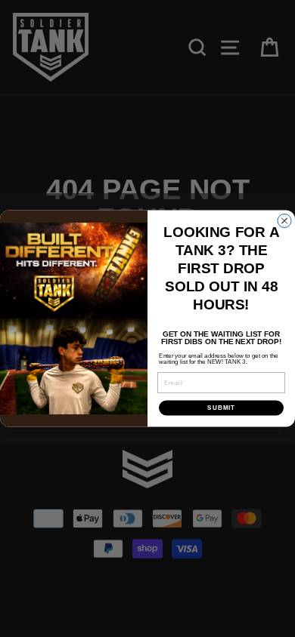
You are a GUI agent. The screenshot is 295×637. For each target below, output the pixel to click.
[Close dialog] (284, 221)
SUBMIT (221, 408)
